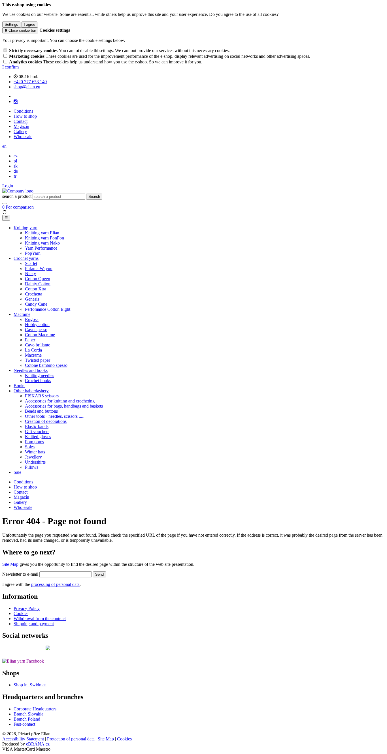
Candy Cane (36, 304)
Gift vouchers (37, 431)
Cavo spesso (36, 329)
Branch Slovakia (28, 714)
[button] (4, 146)
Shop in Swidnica (30, 684)
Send (99, 574)
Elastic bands (36, 426)
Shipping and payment (34, 623)
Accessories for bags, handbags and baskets (64, 406)
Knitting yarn (25, 227)
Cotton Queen (37, 278)
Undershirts (35, 462)
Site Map (10, 564)
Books (19, 385)
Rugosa (32, 319)
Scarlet (31, 263)
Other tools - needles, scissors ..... (54, 416)
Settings (11, 24)
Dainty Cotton (37, 283)
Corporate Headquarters (35, 708)
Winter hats (35, 451)
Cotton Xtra (35, 288)
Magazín (21, 126)
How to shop (25, 116)
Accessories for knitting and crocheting (60, 401)
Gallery (20, 131)
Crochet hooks (38, 380)
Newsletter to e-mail (20, 574)
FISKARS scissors (42, 395)
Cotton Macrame (40, 334)
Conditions (23, 111)
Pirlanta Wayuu (38, 268)
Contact (20, 121)
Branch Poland (27, 719)
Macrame (22, 314)
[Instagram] (16, 101)
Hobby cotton (37, 324)
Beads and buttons (41, 411)
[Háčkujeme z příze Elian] (23, 660)
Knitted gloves (38, 436)
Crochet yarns (26, 258)
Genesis (32, 299)
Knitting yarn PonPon (44, 237)
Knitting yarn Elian (42, 232)
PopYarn (33, 253)
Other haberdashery (31, 390)
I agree (29, 24)
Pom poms (34, 441)
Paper (30, 339)
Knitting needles (39, 375)
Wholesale (23, 136)
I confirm (10, 67)
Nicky (30, 273)
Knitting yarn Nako (42, 243)
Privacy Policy (27, 608)
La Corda (33, 350)
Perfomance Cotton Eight (47, 309)
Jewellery (33, 457)
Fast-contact (24, 724)
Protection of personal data (71, 738)
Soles (30, 446)
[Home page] (17, 190)
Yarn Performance (41, 248)
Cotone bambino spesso (46, 365)
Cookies (21, 613)
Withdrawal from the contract (40, 618)
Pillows (31, 467)
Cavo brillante (37, 344)
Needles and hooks (31, 370)
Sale (17, 472)
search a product (17, 196)
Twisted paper (37, 360)
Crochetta (33, 294)
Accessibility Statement (23, 738)
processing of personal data (55, 584)
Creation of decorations (46, 421)
